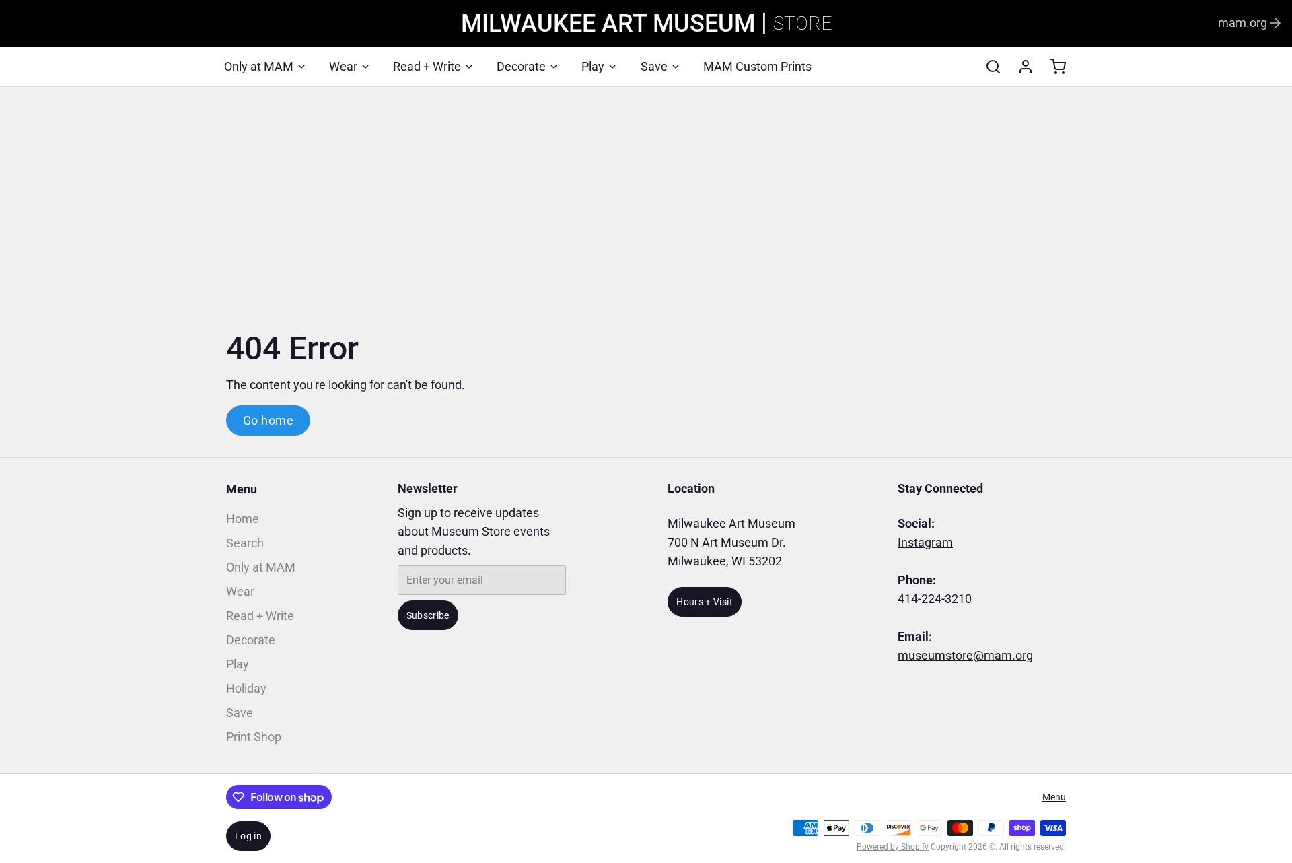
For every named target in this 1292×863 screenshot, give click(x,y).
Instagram (925, 542)
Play (592, 66)
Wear (343, 66)
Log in (248, 836)
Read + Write (427, 66)
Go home (268, 420)
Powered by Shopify (893, 847)
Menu (241, 489)
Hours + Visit (704, 601)
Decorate (521, 66)
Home (242, 519)
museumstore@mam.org (965, 655)
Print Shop (253, 737)
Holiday (246, 688)
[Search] (987, 67)
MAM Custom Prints (757, 66)
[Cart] (1052, 67)
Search (245, 543)
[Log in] (1020, 67)
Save (654, 66)
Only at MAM (258, 66)
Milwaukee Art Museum (608, 23)
